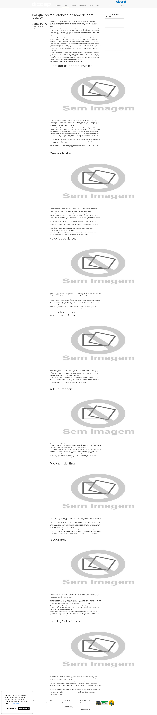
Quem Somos (36, 702)
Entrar (122, 5)
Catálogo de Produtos (38, 705)
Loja (109, 5)
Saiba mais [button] (15, 703)
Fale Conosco (67, 704)
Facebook (65, 694)
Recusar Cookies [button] (11, 708)
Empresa (58, 5)
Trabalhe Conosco (69, 702)
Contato (91, 5)
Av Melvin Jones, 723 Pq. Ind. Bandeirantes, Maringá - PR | (46, 710)
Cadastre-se (68, 706)
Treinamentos (82, 5)
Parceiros (73, 5)
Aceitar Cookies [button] (24, 708)
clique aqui (65, 691)
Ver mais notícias (54, 697)
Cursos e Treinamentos (54, 704)
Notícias (66, 5)
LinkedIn (78, 694)
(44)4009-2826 (57, 711)
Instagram (72, 694)
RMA (97, 5)
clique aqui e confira (70, 692)
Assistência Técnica (53, 702)
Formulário (83, 704)
